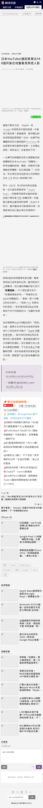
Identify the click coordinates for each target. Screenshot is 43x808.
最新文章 (7, 7)
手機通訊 (19, 7)
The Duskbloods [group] (10, 13)
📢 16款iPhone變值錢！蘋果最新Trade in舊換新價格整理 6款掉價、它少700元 (21, 480)
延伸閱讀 (5, 585)
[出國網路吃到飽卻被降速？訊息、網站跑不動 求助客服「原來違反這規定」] (9, 624)
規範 (4, 767)
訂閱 (31, 797)
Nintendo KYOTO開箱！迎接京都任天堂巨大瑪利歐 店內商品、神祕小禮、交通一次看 (29, 607)
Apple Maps (24, 565)
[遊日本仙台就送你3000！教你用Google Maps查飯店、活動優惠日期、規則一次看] (9, 638)
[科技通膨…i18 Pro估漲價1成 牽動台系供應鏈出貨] (9, 527)
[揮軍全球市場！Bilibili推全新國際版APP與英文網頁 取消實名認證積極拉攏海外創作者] (9, 675)
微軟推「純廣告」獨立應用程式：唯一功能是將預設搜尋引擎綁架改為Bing (29, 660)
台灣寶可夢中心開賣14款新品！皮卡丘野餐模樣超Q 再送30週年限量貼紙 (30, 701)
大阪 (5, 575)
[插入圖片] (33, 767)
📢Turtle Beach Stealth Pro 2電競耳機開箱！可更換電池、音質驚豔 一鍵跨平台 (20, 434)
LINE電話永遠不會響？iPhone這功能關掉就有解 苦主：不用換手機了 (30, 715)
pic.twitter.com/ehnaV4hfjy (19, 376)
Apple (13, 565)
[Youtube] (34, 2)
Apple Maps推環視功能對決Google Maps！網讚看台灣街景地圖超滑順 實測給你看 (30, 593)
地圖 (17, 570)
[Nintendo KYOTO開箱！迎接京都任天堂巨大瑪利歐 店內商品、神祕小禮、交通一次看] (9, 609)
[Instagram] (17, 792)
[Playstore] (26, 792)
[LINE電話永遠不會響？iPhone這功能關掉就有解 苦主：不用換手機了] (9, 716)
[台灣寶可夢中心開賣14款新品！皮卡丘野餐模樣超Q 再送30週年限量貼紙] (9, 702)
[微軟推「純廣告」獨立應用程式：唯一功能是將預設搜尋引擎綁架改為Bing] (9, 661)
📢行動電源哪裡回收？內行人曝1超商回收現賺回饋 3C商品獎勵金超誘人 (21, 447)
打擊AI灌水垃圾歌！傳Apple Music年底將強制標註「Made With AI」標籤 (29, 687)
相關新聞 (5, 651)
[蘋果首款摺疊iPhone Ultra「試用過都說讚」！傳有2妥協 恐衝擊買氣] (9, 554)
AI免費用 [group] (27, 13)
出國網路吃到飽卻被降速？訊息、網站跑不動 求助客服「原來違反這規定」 (30, 623)
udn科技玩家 (5, 54)
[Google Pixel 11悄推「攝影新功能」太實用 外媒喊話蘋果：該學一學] (9, 540)
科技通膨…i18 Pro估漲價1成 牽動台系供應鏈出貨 (30, 525)
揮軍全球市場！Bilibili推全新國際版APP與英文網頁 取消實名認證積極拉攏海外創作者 (30, 673)
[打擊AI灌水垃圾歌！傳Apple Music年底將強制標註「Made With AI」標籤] (9, 689)
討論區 (4, 741)
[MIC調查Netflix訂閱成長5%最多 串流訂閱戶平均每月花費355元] (9, 730)
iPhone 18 (6, 517)
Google (26, 570)
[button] (37, 2)
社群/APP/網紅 (33, 7)
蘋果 (5, 565)
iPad (34, 570)
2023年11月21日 (14, 386)
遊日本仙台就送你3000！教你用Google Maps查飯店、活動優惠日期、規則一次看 (29, 637)
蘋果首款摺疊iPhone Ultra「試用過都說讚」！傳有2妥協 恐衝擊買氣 (30, 553)
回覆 (38, 767)
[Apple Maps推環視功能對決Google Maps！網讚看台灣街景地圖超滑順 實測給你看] (9, 595)
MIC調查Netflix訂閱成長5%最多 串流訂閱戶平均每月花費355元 (29, 728)
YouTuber (7, 570)
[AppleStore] (30, 792)
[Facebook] (12, 792)
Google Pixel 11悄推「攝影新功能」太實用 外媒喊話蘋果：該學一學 (30, 539)
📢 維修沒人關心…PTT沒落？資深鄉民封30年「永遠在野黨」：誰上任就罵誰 (21, 459)
